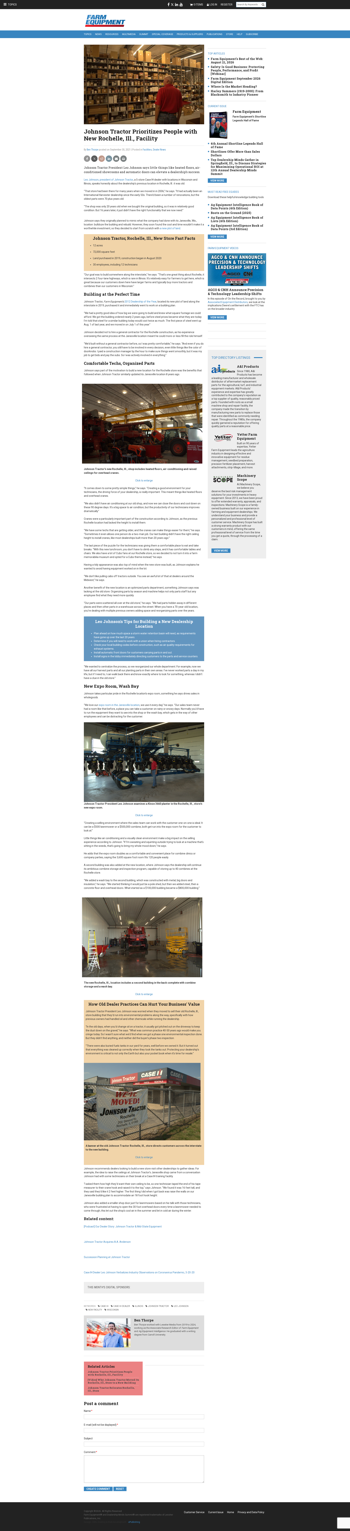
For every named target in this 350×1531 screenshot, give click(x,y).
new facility (95, 1310)
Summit (143, 34)
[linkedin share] (109, 159)
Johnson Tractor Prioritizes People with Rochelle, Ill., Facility (110, 1373)
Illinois (139, 1306)
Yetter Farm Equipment (247, 436)
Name (88, 1410)
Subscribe (252, 34)
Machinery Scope (246, 477)
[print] (123, 159)
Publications (214, 34)
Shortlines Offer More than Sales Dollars (235, 153)
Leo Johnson (181, 1306)
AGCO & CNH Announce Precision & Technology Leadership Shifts (235, 292)
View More (217, 180)
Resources (111, 34)
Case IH (104, 1306)
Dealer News (159, 149)
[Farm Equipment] (218, 125)
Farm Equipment (247, 111)
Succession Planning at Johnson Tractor (107, 1257)
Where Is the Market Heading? (234, 86)
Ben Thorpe (92, 149)
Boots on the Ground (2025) (231, 213)
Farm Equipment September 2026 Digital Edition (235, 80)
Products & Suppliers (190, 34)
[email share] (116, 159)
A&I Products (248, 366)
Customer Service (194, 1512)
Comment (90, 1452)
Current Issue (215, 1512)
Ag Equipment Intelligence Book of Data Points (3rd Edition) (237, 227)
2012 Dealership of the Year (140, 301)
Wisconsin (113, 1310)
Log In (213, 4)
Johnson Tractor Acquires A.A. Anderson (107, 1241)
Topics (12, 4)
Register (226, 4)
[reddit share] (101, 159)
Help (239, 34)
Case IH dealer (121, 1306)
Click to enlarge (144, 480)
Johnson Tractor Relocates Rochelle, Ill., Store (111, 1389)
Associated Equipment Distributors (228, 302)
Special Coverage (162, 34)
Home (230, 1512)
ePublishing (134, 1522)
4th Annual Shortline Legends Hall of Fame (237, 145)
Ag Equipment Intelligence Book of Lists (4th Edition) (237, 219)
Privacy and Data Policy (251, 1512)
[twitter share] (94, 159)
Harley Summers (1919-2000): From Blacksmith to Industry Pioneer (237, 92)
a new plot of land (170, 228)
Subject (88, 1438)
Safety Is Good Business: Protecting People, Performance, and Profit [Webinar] (237, 70)
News (98, 34)
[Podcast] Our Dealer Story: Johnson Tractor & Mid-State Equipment (123, 1226)
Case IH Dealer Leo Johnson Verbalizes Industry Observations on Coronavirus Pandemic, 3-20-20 (139, 1272)
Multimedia (129, 34)
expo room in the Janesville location (119, 705)
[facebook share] (87, 159)
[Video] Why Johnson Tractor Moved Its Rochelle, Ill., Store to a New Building (113, 1381)
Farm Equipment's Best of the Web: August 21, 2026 (237, 60)
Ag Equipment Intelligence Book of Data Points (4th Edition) (237, 206)
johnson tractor (158, 1306)
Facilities (147, 149)
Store (229, 34)
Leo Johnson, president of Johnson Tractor (108, 179)
